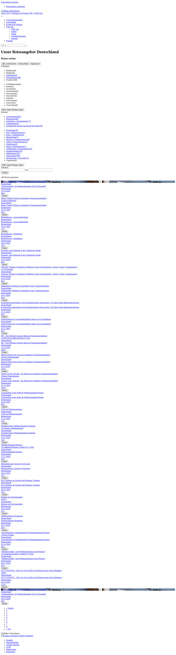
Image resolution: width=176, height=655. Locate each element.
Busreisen (12, 119)
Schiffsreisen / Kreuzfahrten (19, 149)
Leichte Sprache (12, 645)
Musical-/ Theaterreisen (18, 139)
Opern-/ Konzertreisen (17, 142)
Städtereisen (13, 153)
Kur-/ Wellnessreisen (15, 132)
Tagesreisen (35, 64)
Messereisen (12, 137)
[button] (10, 27)
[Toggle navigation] (2, 16)
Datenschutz (11, 649)
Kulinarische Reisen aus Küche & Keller (24, 126)
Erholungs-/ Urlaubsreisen (18, 121)
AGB (8, 647)
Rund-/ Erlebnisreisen (16, 146)
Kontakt (9, 640)
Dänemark (11, 75)
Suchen (5, 173)
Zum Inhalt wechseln (9, 2)
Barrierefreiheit (12, 642)
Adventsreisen (13, 116)
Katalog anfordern (25, 636)
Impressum (10, 652)
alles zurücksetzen (9, 64)
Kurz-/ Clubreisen (15, 135)
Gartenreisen (12, 123)
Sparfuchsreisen (14, 151)
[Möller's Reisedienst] (10, 11)
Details (4, 196)
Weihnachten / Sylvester (17, 158)
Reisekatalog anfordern (15, 6)
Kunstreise (12, 130)
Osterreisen (12, 144)
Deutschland (23, 64)
